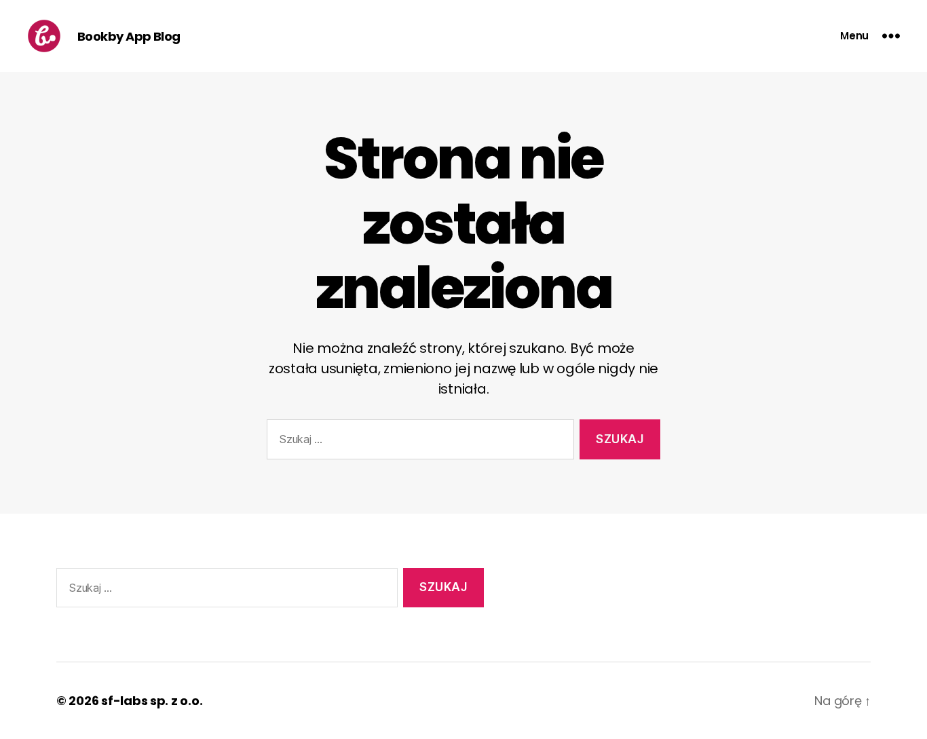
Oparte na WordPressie (287, 700)
